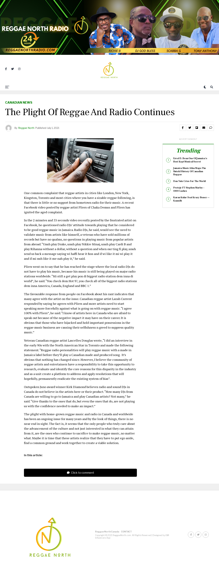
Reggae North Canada (107, 531)
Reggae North (26, 127)
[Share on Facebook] (183, 128)
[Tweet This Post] (190, 128)
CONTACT (126, 531)
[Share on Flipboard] (197, 128)
